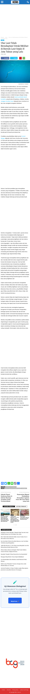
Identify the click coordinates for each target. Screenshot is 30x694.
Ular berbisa (23, 488)
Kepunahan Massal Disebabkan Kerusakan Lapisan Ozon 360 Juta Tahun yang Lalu (22, 498)
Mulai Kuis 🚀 (15, 601)
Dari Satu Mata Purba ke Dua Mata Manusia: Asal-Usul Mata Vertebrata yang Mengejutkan (5, 519)
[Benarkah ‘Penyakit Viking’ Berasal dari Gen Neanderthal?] (24, 512)
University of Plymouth (11, 486)
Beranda (2, 37)
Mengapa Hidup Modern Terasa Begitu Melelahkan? (12, 556)
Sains (2, 40)
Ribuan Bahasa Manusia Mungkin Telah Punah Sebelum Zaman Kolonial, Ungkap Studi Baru (13, 550)
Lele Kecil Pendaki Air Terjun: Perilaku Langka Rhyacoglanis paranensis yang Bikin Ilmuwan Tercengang (14, 568)
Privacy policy (15, 689)
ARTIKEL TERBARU (21, 506)
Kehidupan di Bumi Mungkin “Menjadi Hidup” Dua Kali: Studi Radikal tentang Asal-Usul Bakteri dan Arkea (14, 533)
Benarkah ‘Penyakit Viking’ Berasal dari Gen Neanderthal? (24, 518)
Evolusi (11, 488)
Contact (3, 689)
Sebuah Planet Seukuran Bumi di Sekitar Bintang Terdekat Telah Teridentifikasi (6, 498)
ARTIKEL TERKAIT (9, 506)
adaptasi (7, 488)
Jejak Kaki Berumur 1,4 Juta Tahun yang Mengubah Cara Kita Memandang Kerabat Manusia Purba (15, 519)
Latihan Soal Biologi (24, 689)
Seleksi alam (17, 488)
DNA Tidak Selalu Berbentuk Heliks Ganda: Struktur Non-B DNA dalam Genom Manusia (14, 537)
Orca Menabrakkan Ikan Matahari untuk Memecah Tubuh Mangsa (14, 560)
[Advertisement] (15, 20)
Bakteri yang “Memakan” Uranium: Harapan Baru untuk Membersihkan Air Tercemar (13, 564)
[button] (27, 2)
